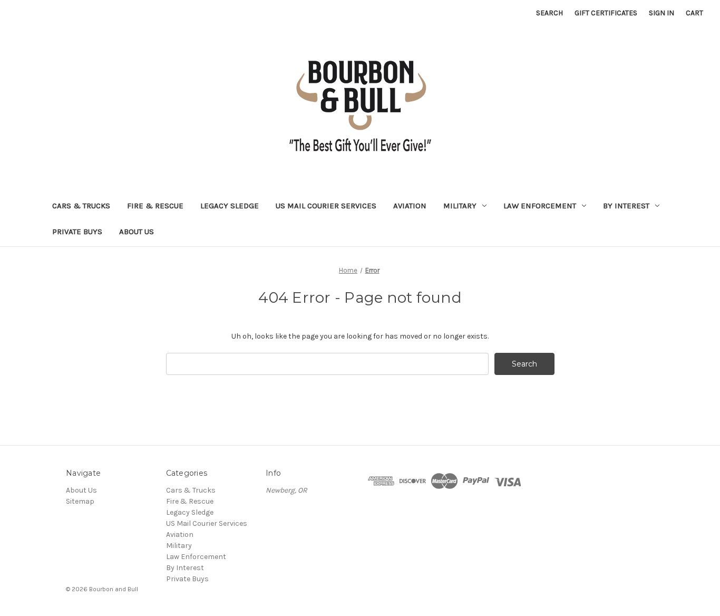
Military (459, 205)
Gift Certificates (606, 12)
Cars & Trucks (81, 205)
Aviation (409, 205)
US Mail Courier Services (326, 205)
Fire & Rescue (155, 205)
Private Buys (77, 231)
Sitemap (80, 501)
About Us (136, 231)
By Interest (626, 205)
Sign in (661, 12)
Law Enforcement (539, 205)
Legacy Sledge (229, 205)
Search (549, 12)
